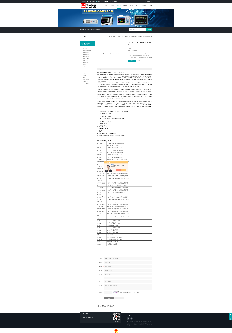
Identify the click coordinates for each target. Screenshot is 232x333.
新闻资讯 (131, 5)
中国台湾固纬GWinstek (126, 36)
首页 (128, 321)
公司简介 (112, 5)
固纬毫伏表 (85, 75)
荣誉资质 (125, 5)
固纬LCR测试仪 (86, 56)
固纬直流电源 (85, 62)
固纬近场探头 (85, 60)
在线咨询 (140, 60)
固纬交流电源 (85, 68)
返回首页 (146, 1)
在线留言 (144, 5)
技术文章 (137, 5)
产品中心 (119, 5)
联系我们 (150, 1)
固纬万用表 (85, 77)
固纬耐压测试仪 (86, 54)
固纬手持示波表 (86, 79)
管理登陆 (149, 321)
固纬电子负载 (85, 66)
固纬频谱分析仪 (86, 58)
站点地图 (145, 323)
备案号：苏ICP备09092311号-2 (140, 324)
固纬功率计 (85, 73)
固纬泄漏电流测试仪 (87, 50)
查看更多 (87, 83)
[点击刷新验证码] (116, 292)
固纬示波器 (85, 64)
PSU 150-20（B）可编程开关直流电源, (107, 305)
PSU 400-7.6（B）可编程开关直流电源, (107, 306)
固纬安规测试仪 (86, 52)
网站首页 (106, 5)
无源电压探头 (85, 81)
